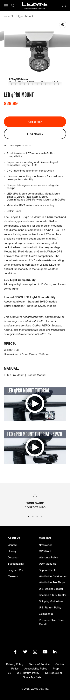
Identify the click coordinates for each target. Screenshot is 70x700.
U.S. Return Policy (50, 607)
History (12, 551)
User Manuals (47, 563)
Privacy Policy (14, 664)
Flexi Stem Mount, (36, 196)
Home (6, 16)
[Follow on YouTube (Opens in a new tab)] (45, 651)
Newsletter (45, 544)
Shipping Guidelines (51, 601)
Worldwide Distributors (52, 576)
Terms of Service (39, 664)
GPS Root (45, 551)
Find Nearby (35, 133)
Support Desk (47, 570)
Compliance (46, 613)
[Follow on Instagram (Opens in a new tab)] (35, 651)
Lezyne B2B (15, 570)
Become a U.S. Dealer (52, 594)
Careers (13, 576)
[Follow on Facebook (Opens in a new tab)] (15, 651)
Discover (13, 557)
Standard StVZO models (42, 301)
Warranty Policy (48, 557)
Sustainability (16, 563)
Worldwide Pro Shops (52, 582)
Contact (12, 544)
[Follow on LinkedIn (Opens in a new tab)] (55, 651)
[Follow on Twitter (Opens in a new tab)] (25, 651)
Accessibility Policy (35, 668)
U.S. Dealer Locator (51, 588)
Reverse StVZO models (41, 305)
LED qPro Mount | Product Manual (25, 374)
